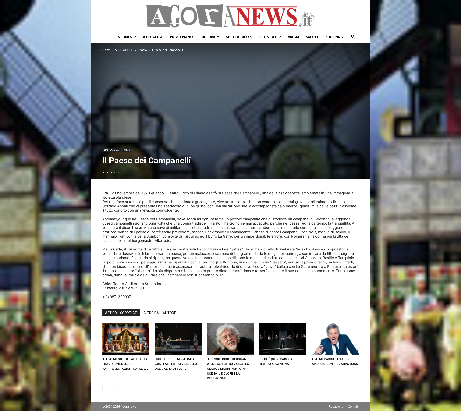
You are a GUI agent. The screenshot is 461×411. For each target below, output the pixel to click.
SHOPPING (334, 37)
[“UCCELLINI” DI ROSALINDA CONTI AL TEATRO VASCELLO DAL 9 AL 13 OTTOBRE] (178, 339)
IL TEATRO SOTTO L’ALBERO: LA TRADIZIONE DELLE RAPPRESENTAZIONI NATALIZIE (125, 363)
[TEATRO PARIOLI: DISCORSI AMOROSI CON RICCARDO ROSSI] (335, 339)
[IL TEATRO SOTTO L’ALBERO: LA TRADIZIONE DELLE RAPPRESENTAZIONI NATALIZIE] (125, 339)
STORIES (125, 37)
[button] (353, 37)
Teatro (142, 50)
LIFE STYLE (268, 37)
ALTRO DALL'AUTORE (159, 313)
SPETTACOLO (237, 37)
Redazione (336, 407)
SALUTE (312, 37)
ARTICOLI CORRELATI (121, 313)
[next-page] (113, 388)
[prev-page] (105, 388)
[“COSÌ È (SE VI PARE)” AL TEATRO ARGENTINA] (282, 339)
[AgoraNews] (230, 16)
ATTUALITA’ (153, 37)
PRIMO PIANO (181, 37)
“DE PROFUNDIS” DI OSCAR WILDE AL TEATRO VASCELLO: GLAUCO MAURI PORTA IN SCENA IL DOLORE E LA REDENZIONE (228, 368)
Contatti (353, 407)
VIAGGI (293, 37)
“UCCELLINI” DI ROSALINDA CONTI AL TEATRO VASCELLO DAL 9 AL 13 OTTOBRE (176, 363)
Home (106, 50)
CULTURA (207, 37)
